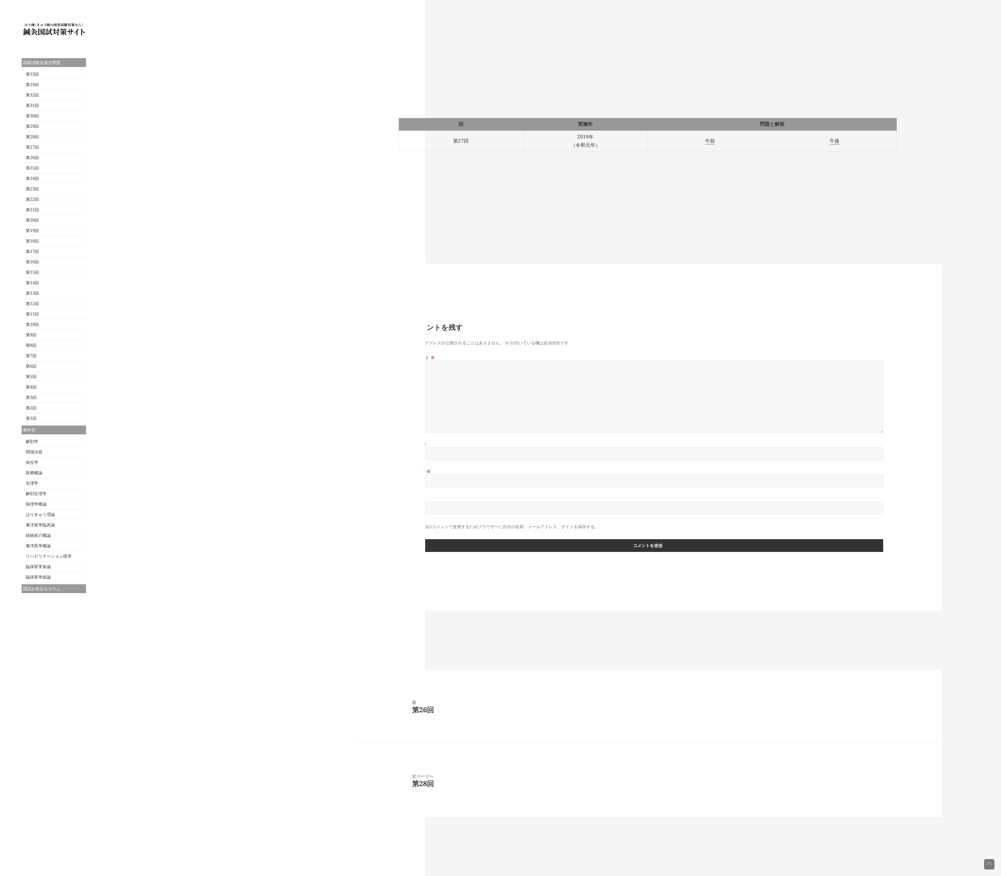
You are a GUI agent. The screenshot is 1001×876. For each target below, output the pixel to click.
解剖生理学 (36, 493)
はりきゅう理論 (40, 514)
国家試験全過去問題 (41, 62)
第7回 (31, 355)
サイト (418, 498)
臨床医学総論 (38, 577)
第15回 (32, 272)
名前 (419, 444)
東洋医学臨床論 (40, 525)
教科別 (29, 430)
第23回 (32, 189)
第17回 (32, 251)
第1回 (31, 418)
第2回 (31, 408)
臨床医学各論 (38, 566)
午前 (710, 140)
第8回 (31, 345)
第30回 (32, 116)
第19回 (32, 230)
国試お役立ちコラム (41, 589)
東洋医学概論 (38, 546)
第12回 (32, 303)
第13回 (32, 293)
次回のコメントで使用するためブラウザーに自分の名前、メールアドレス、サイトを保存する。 (509, 527)
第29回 (32, 126)
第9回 (31, 335)
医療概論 (34, 473)
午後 (834, 140)
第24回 (32, 178)
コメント (423, 357)
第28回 (32, 136)
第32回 (32, 95)
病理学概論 (36, 504)
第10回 (32, 324)
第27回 (32, 147)
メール (421, 471)
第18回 (32, 241)
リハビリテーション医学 (49, 556)
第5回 (31, 376)
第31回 (32, 105)
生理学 (32, 483)
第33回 (32, 74)
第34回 (32, 84)
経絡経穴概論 (38, 535)
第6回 (31, 366)
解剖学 (32, 441)
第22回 (32, 199)
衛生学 (32, 462)
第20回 (32, 220)
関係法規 (34, 452)
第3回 (31, 397)
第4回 (31, 387)
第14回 (32, 282)
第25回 (32, 168)
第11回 (32, 314)
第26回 (32, 157)
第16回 (32, 262)
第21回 (32, 209)
